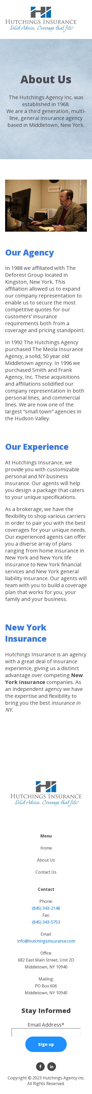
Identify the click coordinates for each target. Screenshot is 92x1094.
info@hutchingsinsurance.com (46, 941)
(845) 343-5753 (46, 922)
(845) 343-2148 (46, 908)
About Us (46, 860)
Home (46, 848)
